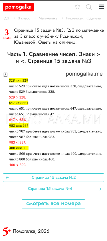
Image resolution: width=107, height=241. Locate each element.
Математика (48, 18)
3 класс (24, 18)
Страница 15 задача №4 (50, 188)
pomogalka (18, 7)
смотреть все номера (53, 203)
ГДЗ (6, 18)
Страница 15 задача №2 (54, 177)
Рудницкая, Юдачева (83, 18)
